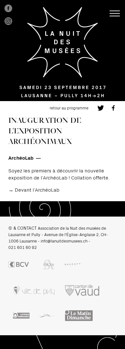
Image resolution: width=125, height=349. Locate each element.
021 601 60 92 (22, 247)
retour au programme (69, 108)
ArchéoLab (21, 157)
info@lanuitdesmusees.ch (64, 241)
